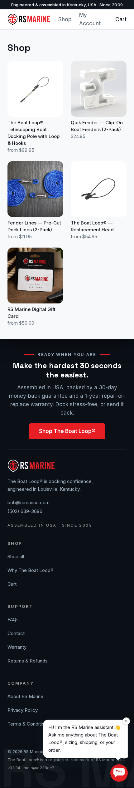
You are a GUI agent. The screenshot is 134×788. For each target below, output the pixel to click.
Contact (16, 633)
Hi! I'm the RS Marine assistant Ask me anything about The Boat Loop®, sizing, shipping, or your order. (84, 738)
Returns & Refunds (27, 661)
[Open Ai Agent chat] (119, 773)
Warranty (16, 647)
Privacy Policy (22, 710)
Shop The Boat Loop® (67, 431)
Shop (65, 19)
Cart (121, 19)
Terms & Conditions (28, 724)
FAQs (13, 620)
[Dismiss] (126, 721)
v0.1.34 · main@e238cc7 (31, 767)
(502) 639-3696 (24, 511)
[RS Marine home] (29, 19)
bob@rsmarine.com (28, 502)
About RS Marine (25, 696)
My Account (90, 19)
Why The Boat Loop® (30, 570)
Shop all (15, 556)
